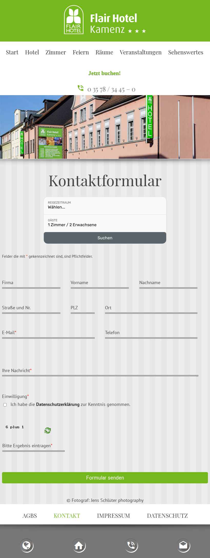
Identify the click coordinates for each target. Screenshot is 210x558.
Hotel (32, 52)
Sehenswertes (185, 52)
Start (12, 52)
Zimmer (56, 52)
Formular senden (105, 478)
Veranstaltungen (141, 52)
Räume (104, 52)
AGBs (30, 515)
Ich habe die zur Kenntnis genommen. (70, 404)
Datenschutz (167, 515)
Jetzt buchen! (104, 73)
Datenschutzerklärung (58, 404)
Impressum (113, 515)
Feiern (81, 52)
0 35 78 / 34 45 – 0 (111, 88)
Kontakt (67, 515)
